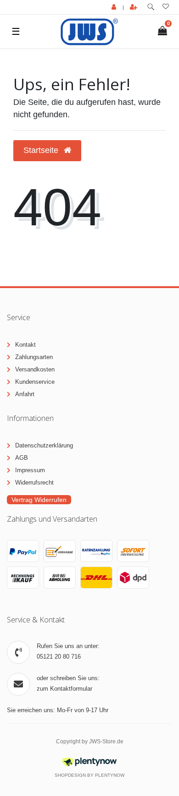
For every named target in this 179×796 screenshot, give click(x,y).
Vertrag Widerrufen (39, 499)
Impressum (30, 470)
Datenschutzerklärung (44, 445)
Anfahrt (24, 394)
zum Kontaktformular (64, 688)
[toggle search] (151, 7)
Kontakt (25, 344)
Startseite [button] (42, 150)
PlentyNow (109, 775)
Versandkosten (35, 369)
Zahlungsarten (34, 357)
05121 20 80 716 (59, 656)
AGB (21, 457)
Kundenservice (35, 381)
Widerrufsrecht (34, 482)
